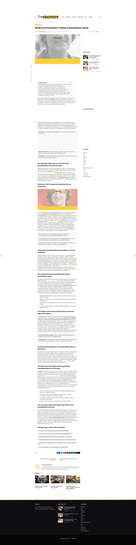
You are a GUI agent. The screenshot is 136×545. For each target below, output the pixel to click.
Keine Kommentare (59, 31)
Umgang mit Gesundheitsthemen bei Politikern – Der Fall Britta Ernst (52, 87)
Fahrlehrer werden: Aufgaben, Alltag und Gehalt (41, 487)
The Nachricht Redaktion (42, 31)
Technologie (68, 17)
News (84, 166)
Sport (85, 17)
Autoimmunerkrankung (53, 221)
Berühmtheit (80, 17)
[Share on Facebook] (93, 32)
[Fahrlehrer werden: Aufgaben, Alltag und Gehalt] (42, 479)
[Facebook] (31, 69)
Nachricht (84, 164)
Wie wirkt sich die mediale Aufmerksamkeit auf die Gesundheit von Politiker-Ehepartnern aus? (57, 443)
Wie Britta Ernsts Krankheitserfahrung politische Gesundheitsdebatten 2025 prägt (54, 92)
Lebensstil (90, 17)
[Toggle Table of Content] (70, 83)
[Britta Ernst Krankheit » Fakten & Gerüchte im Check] (57, 49)
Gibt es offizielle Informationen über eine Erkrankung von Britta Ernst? (54, 430)
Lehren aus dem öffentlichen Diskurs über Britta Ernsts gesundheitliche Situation (54, 93)
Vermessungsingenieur (87, 176)
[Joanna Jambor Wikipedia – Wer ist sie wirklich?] (85, 63)
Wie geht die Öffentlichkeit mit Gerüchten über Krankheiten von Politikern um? (55, 436)
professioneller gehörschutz (88, 167)
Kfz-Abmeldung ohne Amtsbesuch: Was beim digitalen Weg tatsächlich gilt (73, 487)
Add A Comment (57, 494)
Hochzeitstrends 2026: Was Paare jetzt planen (56, 487)
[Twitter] (31, 72)
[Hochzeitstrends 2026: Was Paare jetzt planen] (58, 479)
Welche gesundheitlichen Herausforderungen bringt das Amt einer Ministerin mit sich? (57, 439)
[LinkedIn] (31, 74)
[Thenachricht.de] (48, 17)
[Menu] (35, 17)
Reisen (84, 169)
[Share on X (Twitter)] (94, 32)
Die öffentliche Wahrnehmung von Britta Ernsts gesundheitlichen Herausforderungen (55, 84)
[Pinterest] (31, 77)
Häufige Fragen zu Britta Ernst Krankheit (46, 95)
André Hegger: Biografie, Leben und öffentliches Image (94, 68)
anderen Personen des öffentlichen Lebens (68, 265)
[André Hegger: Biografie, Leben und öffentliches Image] (85, 69)
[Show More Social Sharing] (100, 32)
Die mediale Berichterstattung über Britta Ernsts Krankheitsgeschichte (52, 88)
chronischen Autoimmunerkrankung (52, 375)
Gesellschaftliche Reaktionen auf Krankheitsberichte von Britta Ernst (52, 91)
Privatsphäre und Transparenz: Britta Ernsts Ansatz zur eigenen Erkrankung (53, 89)
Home (36, 21)
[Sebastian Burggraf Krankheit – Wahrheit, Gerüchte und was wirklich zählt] (85, 57)
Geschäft (74, 17)
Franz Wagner (65, 360)
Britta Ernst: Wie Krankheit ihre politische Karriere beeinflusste (51, 85)
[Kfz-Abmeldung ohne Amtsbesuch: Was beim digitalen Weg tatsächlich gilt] (73, 479)
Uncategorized (85, 174)
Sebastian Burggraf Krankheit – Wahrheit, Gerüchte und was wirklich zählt (95, 56)
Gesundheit (85, 157)
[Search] (100, 17)
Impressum (74, 538)
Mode (84, 162)
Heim (63, 17)
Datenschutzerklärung (65, 538)
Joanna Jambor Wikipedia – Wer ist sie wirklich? (94, 62)
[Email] (31, 80)
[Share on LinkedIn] (98, 32)
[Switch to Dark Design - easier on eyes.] (98, 17)
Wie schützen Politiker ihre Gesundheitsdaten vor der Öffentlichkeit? (53, 447)
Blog (84, 154)
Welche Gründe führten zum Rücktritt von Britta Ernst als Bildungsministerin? (55, 433)
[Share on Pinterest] (96, 32)
